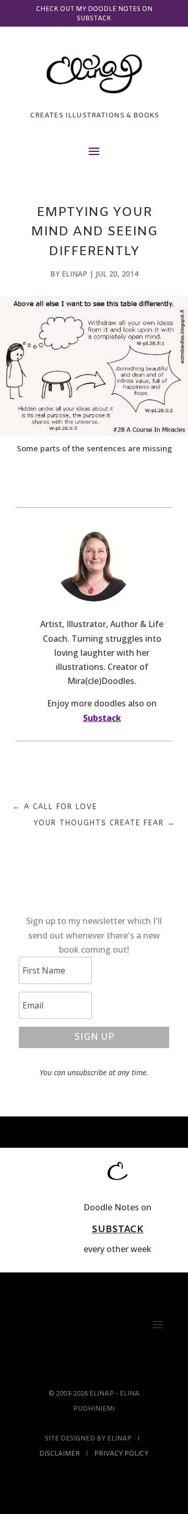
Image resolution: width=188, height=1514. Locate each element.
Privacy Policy (121, 1454)
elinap (74, 274)
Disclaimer (59, 1454)
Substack (102, 718)
